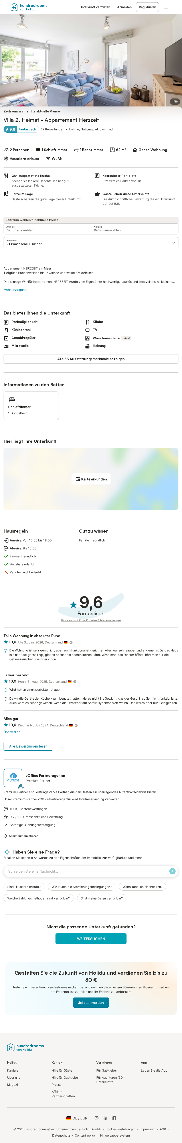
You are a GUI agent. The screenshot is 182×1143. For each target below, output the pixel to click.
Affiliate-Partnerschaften (63, 1094)
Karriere (12, 1070)
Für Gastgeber (106, 1070)
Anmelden (124, 7)
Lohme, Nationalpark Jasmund (91, 129)
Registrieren (147, 7)
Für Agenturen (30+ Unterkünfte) (110, 1080)
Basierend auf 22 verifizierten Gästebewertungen (91, 620)
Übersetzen (12, 732)
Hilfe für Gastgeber (65, 1077)
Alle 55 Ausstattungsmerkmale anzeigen (91, 359)
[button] (91, 242)
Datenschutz (61, 1135)
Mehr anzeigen (14, 289)
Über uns (13, 1077)
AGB (163, 1129)
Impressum (147, 1129)
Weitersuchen (91, 938)
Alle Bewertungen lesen (28, 746)
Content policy (85, 1135)
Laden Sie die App (154, 1070)
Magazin (13, 1084)
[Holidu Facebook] (114, 1118)
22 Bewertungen (52, 129)
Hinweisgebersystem (115, 1135)
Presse (56, 1084)
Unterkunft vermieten (95, 7)
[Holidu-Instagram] (97, 1118)
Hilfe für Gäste (62, 1070)
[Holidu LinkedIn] (105, 1118)
